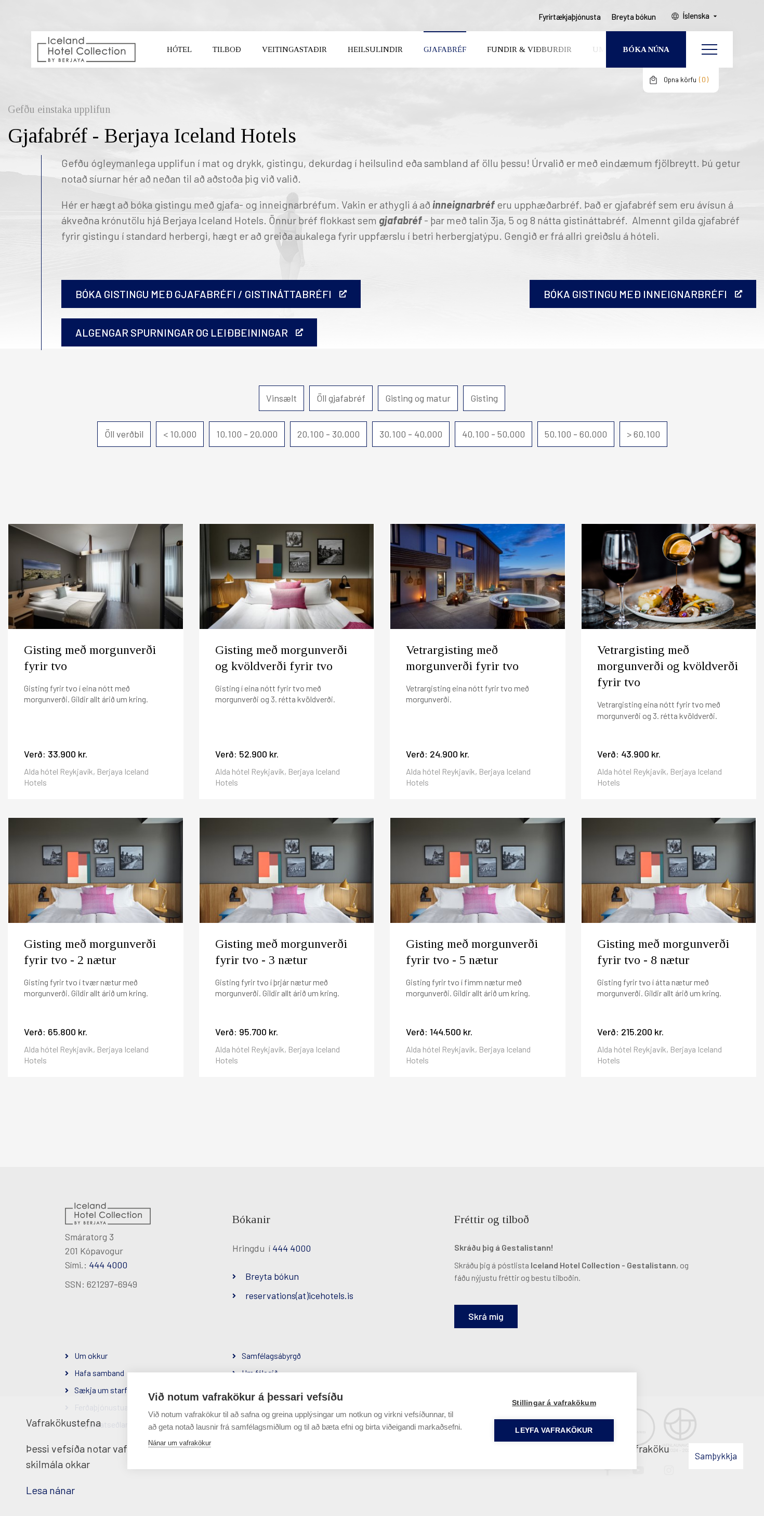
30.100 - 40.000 (410, 434)
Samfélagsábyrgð (271, 1355)
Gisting (484, 398)
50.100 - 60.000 (576, 434)
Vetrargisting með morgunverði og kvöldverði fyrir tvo (667, 666)
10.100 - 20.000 (247, 434)
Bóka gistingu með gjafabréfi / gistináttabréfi (203, 294)
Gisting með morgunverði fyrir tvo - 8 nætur (663, 952)
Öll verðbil (123, 434)
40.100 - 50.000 (493, 434)
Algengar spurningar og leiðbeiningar (181, 332)
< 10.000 (179, 434)
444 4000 (108, 1264)
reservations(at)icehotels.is (299, 1295)
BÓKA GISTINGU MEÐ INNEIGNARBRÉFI (635, 294)
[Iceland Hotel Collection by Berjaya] (86, 49)
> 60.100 (643, 434)
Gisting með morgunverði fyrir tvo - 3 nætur (281, 952)
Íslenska (695, 16)
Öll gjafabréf (341, 398)
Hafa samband (99, 1373)
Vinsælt (281, 398)
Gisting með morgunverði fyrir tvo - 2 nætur (90, 952)
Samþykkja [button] (716, 1455)
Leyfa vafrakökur (553, 1430)
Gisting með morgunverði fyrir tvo (90, 658)
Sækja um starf (100, 1390)
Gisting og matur (418, 398)
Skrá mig (486, 1316)
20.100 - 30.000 (328, 434)
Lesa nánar (50, 1490)
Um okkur (91, 1355)
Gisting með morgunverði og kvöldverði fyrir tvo (281, 658)
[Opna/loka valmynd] (709, 49)
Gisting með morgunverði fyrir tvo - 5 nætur (472, 952)
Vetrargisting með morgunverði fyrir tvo (462, 658)
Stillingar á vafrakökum (554, 1403)
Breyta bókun (272, 1276)
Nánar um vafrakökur (179, 1443)
